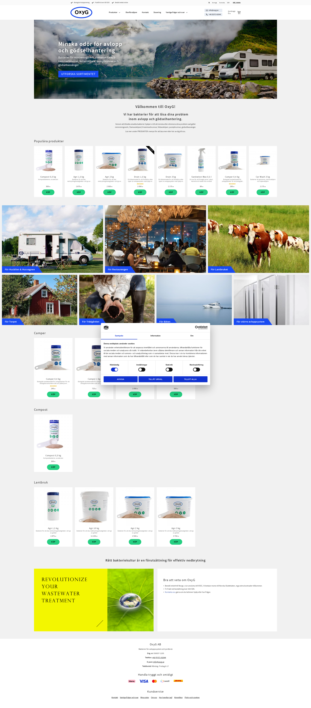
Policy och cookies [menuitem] (192, 697)
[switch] (141, 370)
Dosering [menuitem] (157, 12)
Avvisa (120, 379)
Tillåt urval (156, 379)
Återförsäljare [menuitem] (131, 12)
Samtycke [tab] (119, 336)
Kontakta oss (170, 592)
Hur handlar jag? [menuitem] (165, 697)
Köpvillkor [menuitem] (178, 697)
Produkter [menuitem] (113, 12)
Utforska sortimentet (78, 74)
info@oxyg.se (213, 10)
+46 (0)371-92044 (215, 14)
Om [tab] (191, 336)
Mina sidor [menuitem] (144, 697)
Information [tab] (155, 336)
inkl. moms (237, 2)
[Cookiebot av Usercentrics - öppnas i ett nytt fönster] (196, 327)
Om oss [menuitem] (154, 697)
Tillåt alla (190, 379)
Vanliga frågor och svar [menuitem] (175, 12)
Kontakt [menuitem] (145, 12)
